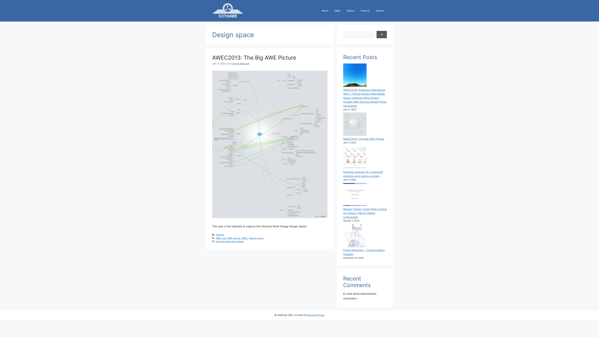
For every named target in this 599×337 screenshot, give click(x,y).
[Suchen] (382, 34)
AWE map (221, 238)
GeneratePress (316, 315)
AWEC (244, 238)
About (325, 10)
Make (338, 10)
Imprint (380, 10)
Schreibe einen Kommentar (230, 241)
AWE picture (233, 238)
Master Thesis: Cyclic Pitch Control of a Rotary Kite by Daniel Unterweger (365, 213)
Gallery (351, 10)
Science (365, 10)
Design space (256, 238)
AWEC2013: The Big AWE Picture (254, 57)
